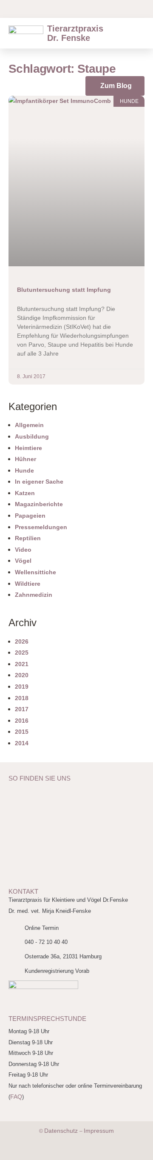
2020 (21, 675)
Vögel (23, 560)
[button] (139, 33)
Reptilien (28, 538)
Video (23, 549)
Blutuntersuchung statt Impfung (64, 289)
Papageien (30, 515)
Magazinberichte (39, 504)
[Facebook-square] (21, 9)
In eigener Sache (39, 481)
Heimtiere (28, 448)
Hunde (24, 470)
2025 (21, 652)
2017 (21, 709)
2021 (21, 664)
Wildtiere (27, 583)
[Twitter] (67, 1151)
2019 (21, 686)
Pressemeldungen (41, 527)
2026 (21, 641)
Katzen (25, 493)
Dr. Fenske (75, 33)
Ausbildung (32, 436)
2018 (21, 698)
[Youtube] (55, 9)
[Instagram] (72, 9)
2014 (21, 743)
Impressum (99, 1130)
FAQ (16, 1096)
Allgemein (29, 425)
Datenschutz (61, 1130)
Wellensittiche (35, 572)
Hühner (25, 459)
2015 (21, 731)
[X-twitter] (38, 9)
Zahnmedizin (33, 594)
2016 (21, 720)
